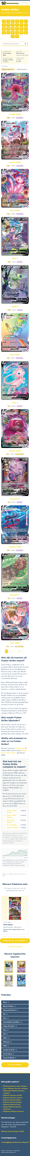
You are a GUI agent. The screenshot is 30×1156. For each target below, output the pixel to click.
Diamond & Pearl (9, 1010)
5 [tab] (17, 936)
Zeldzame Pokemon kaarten (13, 1111)
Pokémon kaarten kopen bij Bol (12, 1131)
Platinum (6, 1042)
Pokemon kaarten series (12, 1104)
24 (19, 651)
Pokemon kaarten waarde (12, 1095)
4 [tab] (14, 936)
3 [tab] (11, 936)
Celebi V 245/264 (12, 827)
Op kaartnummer (22, 69)
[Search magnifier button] (26, 44)
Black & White (8, 1006)
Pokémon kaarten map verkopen (15, 1086)
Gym (4, 1018)
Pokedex (8, 12)
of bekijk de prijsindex (15, 946)
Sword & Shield (16, 12)
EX (4, 1014)
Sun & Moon (7, 1054)
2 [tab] (8, 936)
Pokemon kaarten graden (12, 1102)
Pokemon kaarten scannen (12, 1098)
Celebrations (19, 748)
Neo (4, 1030)
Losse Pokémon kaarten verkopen (15, 1088)
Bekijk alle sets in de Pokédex (14, 940)
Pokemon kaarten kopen (12, 1100)
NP (4, 1034)
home (2, 12)
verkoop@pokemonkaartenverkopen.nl (15, 1142)
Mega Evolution (9, 1026)
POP (4, 1046)
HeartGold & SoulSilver (11, 1022)
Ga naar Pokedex (15, 1065)
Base (5, 1002)
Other (5, 1038)
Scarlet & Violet (9, 1050)
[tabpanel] (15, 915)
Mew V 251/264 (12, 825)
